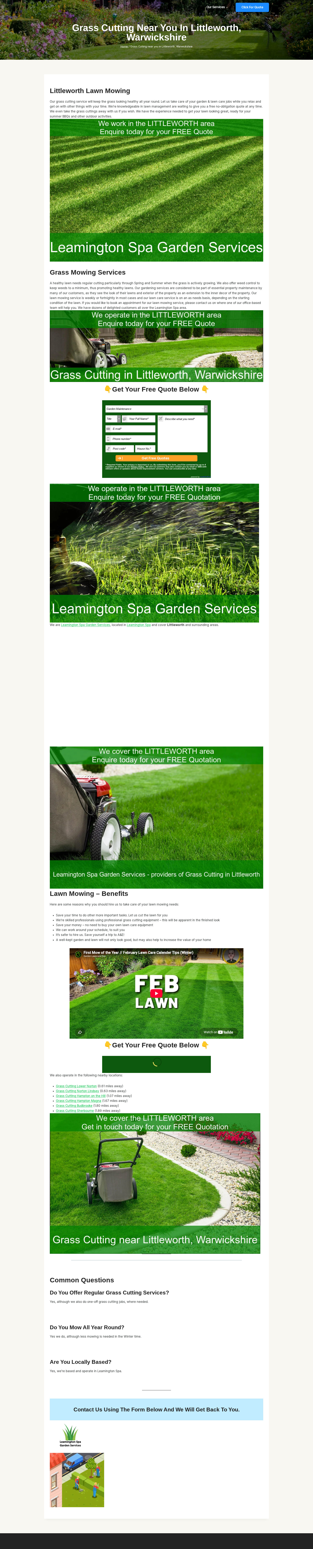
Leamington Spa (139, 625)
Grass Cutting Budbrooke (74, 1105)
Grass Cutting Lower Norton (76, 1086)
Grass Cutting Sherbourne (75, 1111)
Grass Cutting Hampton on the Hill (81, 1096)
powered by (201, 477)
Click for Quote (252, 7)
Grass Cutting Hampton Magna (78, 1101)
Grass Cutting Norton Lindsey (77, 1091)
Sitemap (50, 1541)
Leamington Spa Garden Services (85, 625)
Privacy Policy (137, 467)
